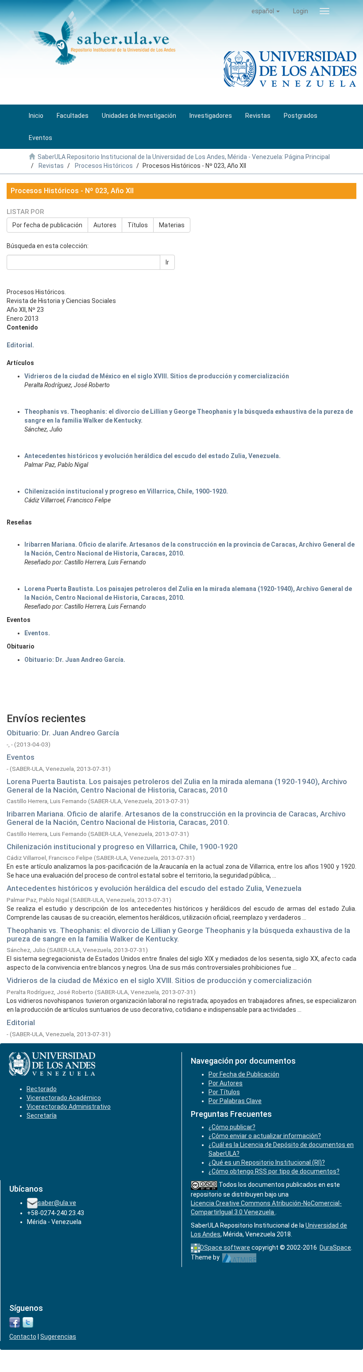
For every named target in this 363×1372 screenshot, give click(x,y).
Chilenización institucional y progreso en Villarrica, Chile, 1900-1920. (126, 491)
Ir (167, 262)
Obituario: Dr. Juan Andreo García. (74, 659)
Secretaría (42, 1115)
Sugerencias (58, 1336)
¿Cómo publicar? (232, 1127)
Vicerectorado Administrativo (69, 1106)
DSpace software (225, 1247)
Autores (104, 225)
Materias (172, 225)
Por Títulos (224, 1092)
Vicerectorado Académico (64, 1097)
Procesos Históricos (104, 165)
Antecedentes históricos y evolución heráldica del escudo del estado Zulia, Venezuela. (152, 455)
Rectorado (42, 1088)
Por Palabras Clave (235, 1100)
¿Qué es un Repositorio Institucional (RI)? (267, 1162)
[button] (265, 11)
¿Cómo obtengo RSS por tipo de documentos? (274, 1171)
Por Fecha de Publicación (244, 1074)
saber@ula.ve (57, 1202)
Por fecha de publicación (47, 225)
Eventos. (37, 633)
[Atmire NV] (239, 1257)
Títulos (137, 225)
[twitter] (28, 1321)
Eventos (21, 757)
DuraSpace (335, 1247)
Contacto (22, 1336)
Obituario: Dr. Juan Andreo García (63, 732)
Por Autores (226, 1083)
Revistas (51, 165)
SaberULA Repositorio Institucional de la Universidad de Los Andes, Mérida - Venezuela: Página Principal (184, 156)
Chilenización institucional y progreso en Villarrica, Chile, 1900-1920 (122, 846)
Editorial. (20, 345)
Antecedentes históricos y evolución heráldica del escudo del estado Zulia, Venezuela (154, 888)
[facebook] (14, 1321)
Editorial (21, 1022)
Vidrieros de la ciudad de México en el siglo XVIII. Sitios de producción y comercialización (156, 376)
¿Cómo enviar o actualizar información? (265, 1135)
